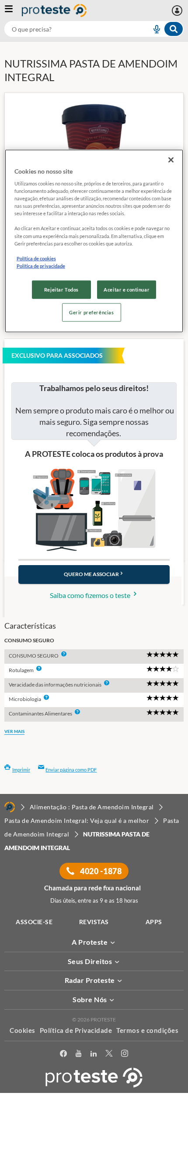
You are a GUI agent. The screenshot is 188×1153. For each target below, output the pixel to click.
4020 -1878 (100, 871)
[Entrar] (178, 10)
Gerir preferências (91, 312)
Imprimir (21, 769)
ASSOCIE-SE (34, 921)
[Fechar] (171, 159)
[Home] (9, 807)
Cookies (22, 1030)
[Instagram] (124, 1055)
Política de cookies (36, 258)
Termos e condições (147, 1030)
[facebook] (63, 1055)
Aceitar (94, 1148)
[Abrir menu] (13, 10)
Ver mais (14, 731)
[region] (94, 240)
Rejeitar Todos (61, 289)
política (27, 1134)
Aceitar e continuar (127, 289)
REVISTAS (94, 921)
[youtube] (78, 1055)
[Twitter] (108, 1055)
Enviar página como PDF (71, 769)
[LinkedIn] (93, 1055)
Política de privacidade (41, 265)
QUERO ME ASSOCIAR (91, 574)
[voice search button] (153, 29)
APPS (154, 921)
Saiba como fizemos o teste (91, 595)
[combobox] (94, 29)
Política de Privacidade (76, 1030)
